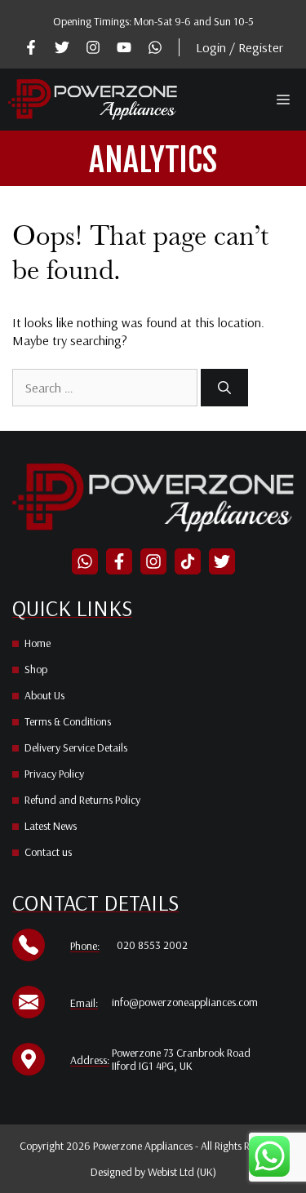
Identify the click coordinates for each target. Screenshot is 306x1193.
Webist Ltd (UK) (182, 1171)
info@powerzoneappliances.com (185, 1002)
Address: (89, 1060)
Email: (84, 1003)
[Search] (224, 387)
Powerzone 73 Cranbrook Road (181, 1052)
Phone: (85, 945)
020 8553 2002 (152, 945)
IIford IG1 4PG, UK (152, 1065)
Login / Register (239, 47)
